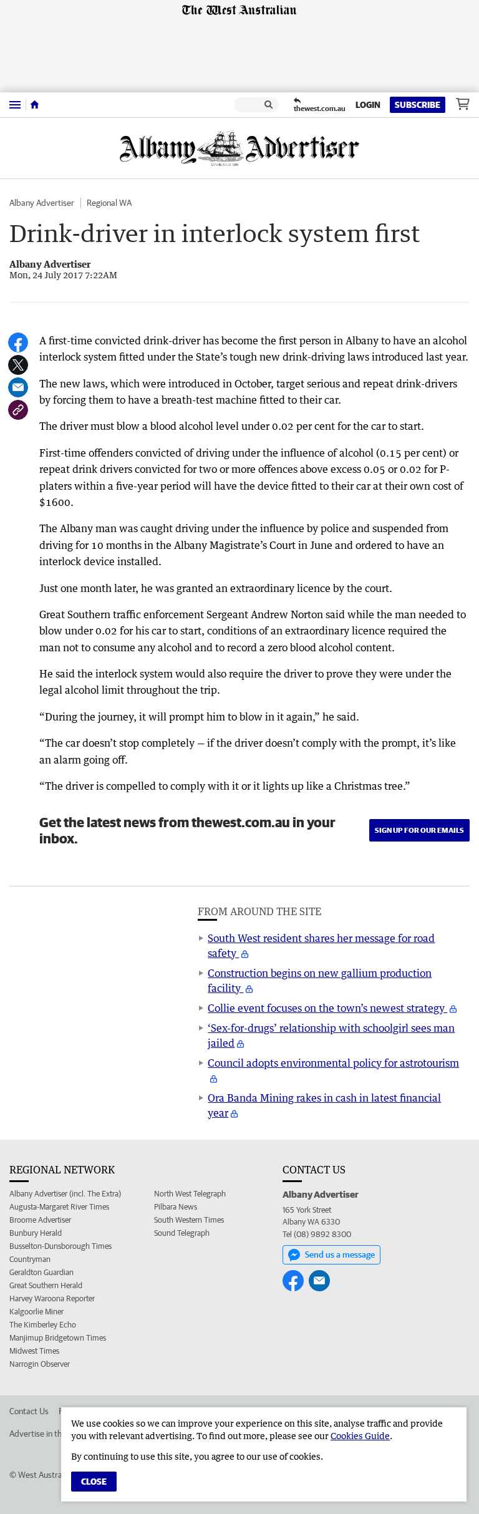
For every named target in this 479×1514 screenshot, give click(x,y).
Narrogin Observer (39, 1364)
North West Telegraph (190, 1193)
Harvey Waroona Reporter (52, 1298)
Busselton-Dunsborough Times (60, 1246)
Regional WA (109, 203)
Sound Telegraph (182, 1233)
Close (94, 1482)
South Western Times (189, 1220)
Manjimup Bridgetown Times (57, 1337)
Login (368, 105)
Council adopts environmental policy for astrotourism (333, 1063)
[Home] (35, 104)
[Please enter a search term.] (269, 104)
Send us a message (340, 1254)
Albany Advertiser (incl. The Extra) (65, 1193)
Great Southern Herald (45, 1285)
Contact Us (29, 1411)
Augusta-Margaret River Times (59, 1206)
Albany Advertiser (41, 203)
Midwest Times (34, 1351)
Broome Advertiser (40, 1220)
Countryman (30, 1259)
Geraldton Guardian (41, 1272)
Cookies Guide (360, 1435)
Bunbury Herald (35, 1233)
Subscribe (417, 105)
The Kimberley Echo (42, 1324)
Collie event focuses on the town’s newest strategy (327, 1008)
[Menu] (15, 104)
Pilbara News (175, 1206)
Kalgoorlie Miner (36, 1311)
